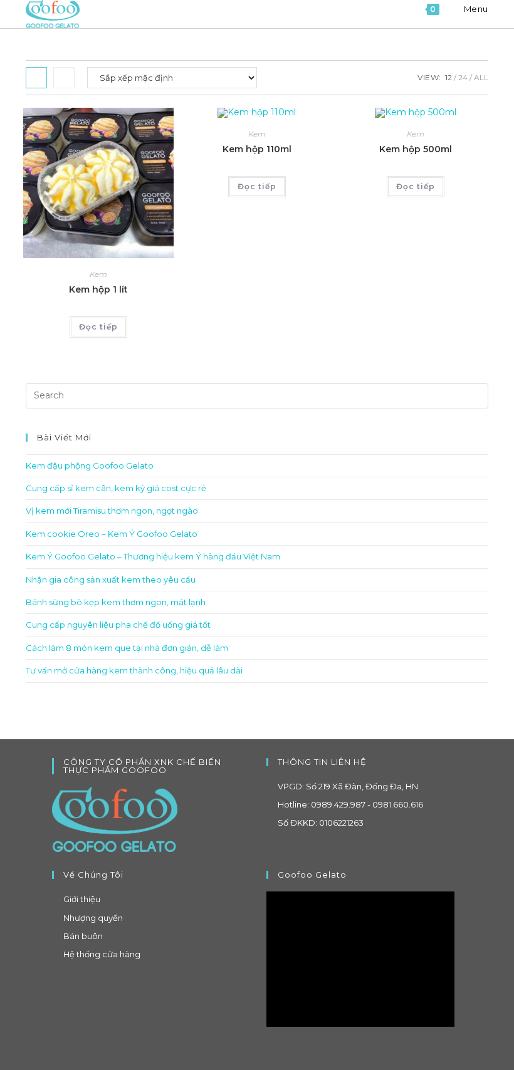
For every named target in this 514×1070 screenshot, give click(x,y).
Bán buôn (83, 936)
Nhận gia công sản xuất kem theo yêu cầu (111, 579)
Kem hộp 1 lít (98, 289)
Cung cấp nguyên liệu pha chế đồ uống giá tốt (118, 625)
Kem (98, 274)
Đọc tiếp (98, 326)
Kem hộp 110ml (257, 149)
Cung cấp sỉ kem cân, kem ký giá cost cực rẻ (116, 488)
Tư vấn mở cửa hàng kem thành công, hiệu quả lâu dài (134, 670)
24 (463, 77)
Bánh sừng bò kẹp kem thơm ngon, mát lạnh (116, 602)
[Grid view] (36, 77)
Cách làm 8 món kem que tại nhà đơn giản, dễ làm (127, 648)
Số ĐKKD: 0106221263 (321, 823)
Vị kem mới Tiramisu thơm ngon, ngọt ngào (112, 511)
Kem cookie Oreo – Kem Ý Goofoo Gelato (111, 534)
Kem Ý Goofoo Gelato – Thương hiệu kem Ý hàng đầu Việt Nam (153, 556)
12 (448, 77)
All (481, 77)
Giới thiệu (81, 899)
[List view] (64, 77)
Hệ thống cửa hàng (101, 954)
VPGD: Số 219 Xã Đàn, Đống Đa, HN (348, 786)
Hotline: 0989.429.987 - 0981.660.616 (350, 804)
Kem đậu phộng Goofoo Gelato (90, 465)
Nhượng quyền (93, 918)
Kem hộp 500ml (415, 149)
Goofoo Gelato (312, 875)
